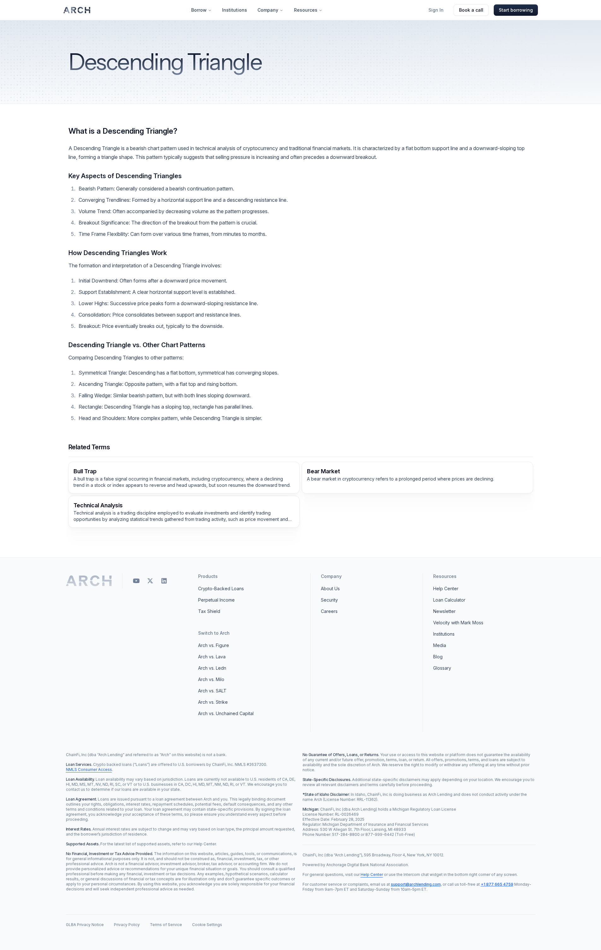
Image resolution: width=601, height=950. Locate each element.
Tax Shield (209, 611)
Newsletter (444, 611)
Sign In (436, 10)
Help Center (445, 588)
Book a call (471, 10)
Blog (438, 656)
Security (329, 600)
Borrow (199, 10)
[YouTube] (136, 581)
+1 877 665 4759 (497, 884)
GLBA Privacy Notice (85, 924)
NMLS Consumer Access (89, 769)
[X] (150, 581)
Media (439, 645)
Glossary (442, 668)
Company (267, 10)
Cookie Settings (207, 924)
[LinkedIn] (164, 581)
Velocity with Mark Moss (458, 622)
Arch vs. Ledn (212, 668)
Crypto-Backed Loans (221, 588)
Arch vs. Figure (213, 645)
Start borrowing (516, 10)
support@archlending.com (416, 884)
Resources (305, 10)
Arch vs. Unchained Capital (226, 713)
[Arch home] (89, 580)
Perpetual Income (216, 600)
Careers (329, 611)
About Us (330, 588)
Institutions (234, 10)
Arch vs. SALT (212, 690)
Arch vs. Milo (211, 679)
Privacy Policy (127, 924)
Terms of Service (166, 924)
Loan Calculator (449, 600)
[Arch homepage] (77, 10)
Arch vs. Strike (213, 702)
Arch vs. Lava (212, 656)
